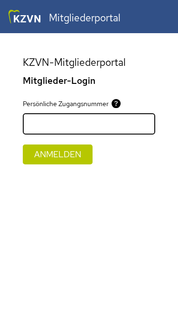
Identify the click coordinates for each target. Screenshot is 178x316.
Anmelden (57, 154)
